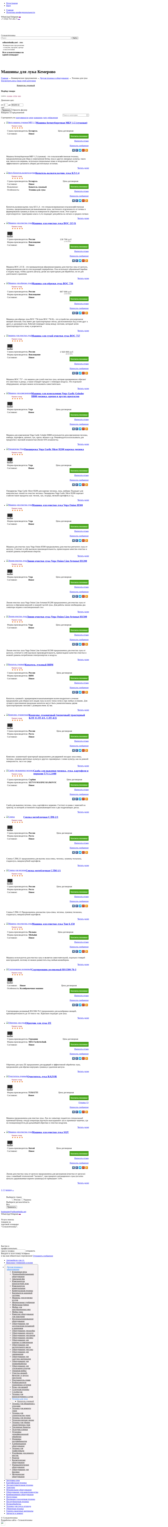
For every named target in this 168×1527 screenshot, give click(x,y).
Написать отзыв (81, 141)
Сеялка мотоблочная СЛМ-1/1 (43, 870)
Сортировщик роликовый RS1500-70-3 (54, 969)
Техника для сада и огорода (18, 1506)
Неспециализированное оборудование (22, 1320)
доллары (9, 96)
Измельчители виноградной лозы (20, 1282)
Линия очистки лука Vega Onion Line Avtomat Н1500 (57, 616)
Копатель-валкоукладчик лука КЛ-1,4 (57, 173)
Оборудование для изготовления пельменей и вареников (23, 1325)
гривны (3, 96)
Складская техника (20, 1389)
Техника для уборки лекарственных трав (21, 1423)
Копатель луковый (26, 85)
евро (19, 96)
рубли (15, 96)
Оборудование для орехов (23, 1335)
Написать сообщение (79, 146)
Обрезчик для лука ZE (38, 1023)
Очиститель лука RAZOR (42, 1076)
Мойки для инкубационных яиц (21, 1308)
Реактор (15, 1458)
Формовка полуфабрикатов (19, 1440)
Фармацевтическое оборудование (20, 1466)
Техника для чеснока (21, 1418)
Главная (9, 10)
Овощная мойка (19, 1371)
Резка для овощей (20, 1387)
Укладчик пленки (20, 1429)
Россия (17, 1200)
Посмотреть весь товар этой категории (18, 81)
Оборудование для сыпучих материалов (21, 1357)
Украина (27, 1200)
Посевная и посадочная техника (20, 1499)
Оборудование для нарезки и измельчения (22, 1341)
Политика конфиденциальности (20, 12)
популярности (22, 118)
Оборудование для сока (22, 1349)
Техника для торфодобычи (18, 1449)
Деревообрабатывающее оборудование (23, 1275)
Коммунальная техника (22, 1291)
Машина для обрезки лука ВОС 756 (52, 283)
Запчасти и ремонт (14, 1513)
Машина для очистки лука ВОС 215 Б (54, 223)
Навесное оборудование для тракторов (23, 1315)
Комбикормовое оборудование (20, 1494)
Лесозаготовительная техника (19, 1485)
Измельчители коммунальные (18, 1287)
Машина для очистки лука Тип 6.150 (53, 924)
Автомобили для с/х (15, 1260)
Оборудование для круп (22, 1333)
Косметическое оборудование (18, 1461)
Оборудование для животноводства (22, 1492)
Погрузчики (11, 1497)
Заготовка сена (13, 1480)
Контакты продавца (79, 136)
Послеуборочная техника (17, 1501)
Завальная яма (18, 1279)
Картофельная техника (16, 1483)
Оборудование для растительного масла (21, 1346)
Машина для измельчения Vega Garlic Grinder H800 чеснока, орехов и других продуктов (57, 395)
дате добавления (50, 118)
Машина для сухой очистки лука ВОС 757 (56, 335)
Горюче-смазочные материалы (19, 1511)
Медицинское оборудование (18, 1475)
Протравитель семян (21, 1380)
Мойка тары (17, 1312)
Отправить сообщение (43, 1256)
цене (31, 118)
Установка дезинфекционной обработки (20, 1434)
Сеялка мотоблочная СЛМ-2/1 (40, 817)
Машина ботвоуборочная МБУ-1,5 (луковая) (61, 122)
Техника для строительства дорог (21, 1414)
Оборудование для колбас (23, 1331)
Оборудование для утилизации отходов (21, 1367)
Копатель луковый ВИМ (39, 664)
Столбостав (17, 1392)
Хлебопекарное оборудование (19, 1445)
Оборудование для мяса (22, 1338)
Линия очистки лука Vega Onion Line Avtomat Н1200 (57, 561)
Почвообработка (13, 1504)
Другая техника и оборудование (54, 78)
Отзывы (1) (83, 1102)
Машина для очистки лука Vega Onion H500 (57, 505)
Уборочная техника (15, 1509)
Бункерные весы (19, 1272)
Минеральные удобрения (23, 1302)
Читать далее (83, 168)
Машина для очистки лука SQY (50, 1132)
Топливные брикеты (21, 1427)
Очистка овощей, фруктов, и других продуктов (20, 1375)
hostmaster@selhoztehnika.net (10, 21)
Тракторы (10, 1487)
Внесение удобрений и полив (19, 1263)
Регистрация (12, 3)
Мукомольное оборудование (19, 1490)
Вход (8, 5)
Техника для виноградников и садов (22, 1395)
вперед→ (10, 1190)
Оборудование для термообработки (20, 1362)
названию (38, 118)
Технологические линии (23, 1420)
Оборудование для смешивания (20, 1353)
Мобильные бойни (20, 1305)
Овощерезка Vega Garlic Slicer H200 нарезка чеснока (54, 449)
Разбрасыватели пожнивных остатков (21, 1383)
